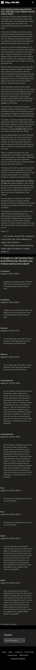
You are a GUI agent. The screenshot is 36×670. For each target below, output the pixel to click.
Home (4, 652)
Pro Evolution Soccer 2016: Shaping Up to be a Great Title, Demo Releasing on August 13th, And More (18, 239)
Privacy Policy (12, 655)
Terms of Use (29, 652)
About (11, 652)
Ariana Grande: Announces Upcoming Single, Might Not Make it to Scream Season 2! (17, 248)
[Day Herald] (3, 2)
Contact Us (18, 652)
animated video (20, 129)
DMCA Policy (23, 655)
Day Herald (12, 2)
